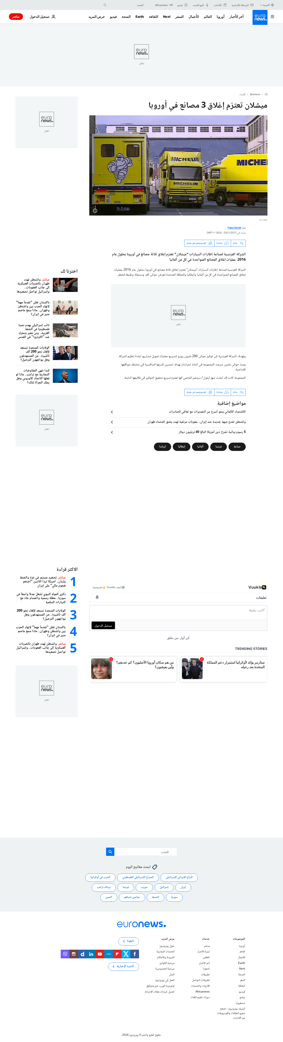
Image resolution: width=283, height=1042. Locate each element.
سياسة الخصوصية (164, 968)
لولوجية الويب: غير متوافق (160, 986)
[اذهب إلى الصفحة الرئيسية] (260, 17)
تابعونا (206, 968)
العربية (266, 4)
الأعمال (194, 16)
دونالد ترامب (104, 887)
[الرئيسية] (266, 94)
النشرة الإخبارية (125, 966)
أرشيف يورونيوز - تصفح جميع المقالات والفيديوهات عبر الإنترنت (231, 1013)
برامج (242, 997)
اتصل (171, 974)
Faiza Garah (234, 228)
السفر (179, 16)
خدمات (206, 939)
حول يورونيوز (167, 946)
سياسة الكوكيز (167, 963)
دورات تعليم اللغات (200, 997)
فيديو (113, 16)
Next (167, 16)
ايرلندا (162, 446)
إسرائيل (164, 887)
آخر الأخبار (236, 16)
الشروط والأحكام (165, 957)
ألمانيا (200, 446)
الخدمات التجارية (165, 951)
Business (255, 94)
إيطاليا (181, 446)
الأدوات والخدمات (200, 986)
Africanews (202, 991)
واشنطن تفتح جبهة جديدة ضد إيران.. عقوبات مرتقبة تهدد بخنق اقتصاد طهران (197, 422)
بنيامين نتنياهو (132, 897)
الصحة (126, 16)
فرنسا (218, 446)
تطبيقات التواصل (201, 980)
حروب (144, 887)
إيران (183, 887)
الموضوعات (239, 939)
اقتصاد (242, 94)
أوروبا (220, 16)
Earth (139, 16)
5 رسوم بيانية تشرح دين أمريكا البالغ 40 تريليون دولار (212, 432)
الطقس (206, 957)
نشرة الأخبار (203, 951)
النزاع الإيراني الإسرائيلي (179, 877)
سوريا (174, 897)
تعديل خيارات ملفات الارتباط (159, 991)
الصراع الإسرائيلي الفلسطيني (138, 877)
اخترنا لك (69, 271)
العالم (208, 16)
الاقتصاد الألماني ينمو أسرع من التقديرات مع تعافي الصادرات (207, 412)
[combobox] (126, 5)
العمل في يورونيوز (164, 980)
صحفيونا (240, 1003)
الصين (108, 897)
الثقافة (153, 16)
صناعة (237, 446)
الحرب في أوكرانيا (100, 877)
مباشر (16, 16)
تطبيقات (205, 974)
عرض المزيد (167, 939)
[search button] (105, 5)
